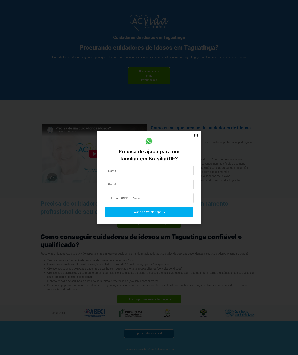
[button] (196, 135)
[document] (149, 177)
